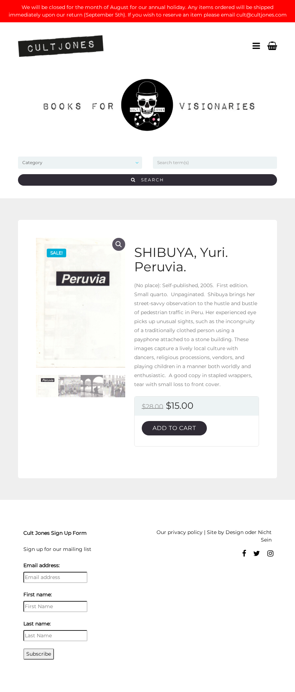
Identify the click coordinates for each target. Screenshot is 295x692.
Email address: (41, 565)
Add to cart (174, 428)
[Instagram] (270, 553)
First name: (37, 594)
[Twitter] (256, 553)
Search (150, 179)
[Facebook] (244, 553)
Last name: (37, 623)
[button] (118, 244)
